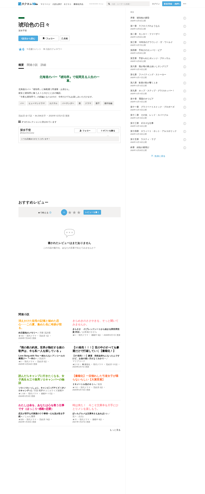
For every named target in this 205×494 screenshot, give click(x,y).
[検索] (109, 3)
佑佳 (100, 384)
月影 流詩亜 (45, 332)
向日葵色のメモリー (27, 332)
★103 (21, 335)
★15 (74, 419)
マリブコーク (78, 360)
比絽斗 (42, 358)
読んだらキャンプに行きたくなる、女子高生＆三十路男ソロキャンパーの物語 (41, 379)
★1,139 (21, 393)
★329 (21, 419)
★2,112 (75, 364)
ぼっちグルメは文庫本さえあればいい (90, 413)
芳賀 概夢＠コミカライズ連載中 (49, 390)
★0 (19, 361)
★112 (75, 387)
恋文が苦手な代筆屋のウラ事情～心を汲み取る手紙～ (41, 415)
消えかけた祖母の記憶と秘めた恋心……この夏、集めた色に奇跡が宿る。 (40, 324)
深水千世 (22, 30)
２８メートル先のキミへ (84, 384)
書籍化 (87, 364)
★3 (73, 335)
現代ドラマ (31, 335)
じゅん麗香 (30, 416)
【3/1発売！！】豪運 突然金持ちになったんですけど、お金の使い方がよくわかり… (96, 357)
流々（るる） (78, 416)
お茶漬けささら (89, 331)
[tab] (21, 65)
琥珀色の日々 (34, 24)
